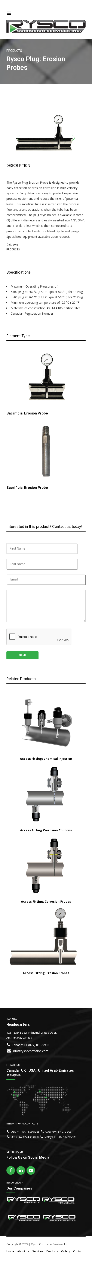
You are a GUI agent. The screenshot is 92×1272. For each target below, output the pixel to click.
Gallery (65, 1251)
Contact (78, 1251)
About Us (23, 1251)
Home (10, 1251)
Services (37, 1251)
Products (52, 1251)
